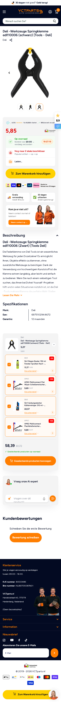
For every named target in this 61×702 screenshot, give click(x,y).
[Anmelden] (50, 12)
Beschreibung (14, 235)
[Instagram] (4, 640)
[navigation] (21, 107)
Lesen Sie (11, 295)
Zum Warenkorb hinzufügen (33, 173)
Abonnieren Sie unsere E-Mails (19, 645)
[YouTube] (11, 640)
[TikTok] (26, 640)
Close (30, 619)
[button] (9, 73)
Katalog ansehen (5, 11)
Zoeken (54, 21)
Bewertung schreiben (25, 537)
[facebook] (19, 640)
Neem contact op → (19, 222)
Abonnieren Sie (54, 653)
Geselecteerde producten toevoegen (32, 461)
